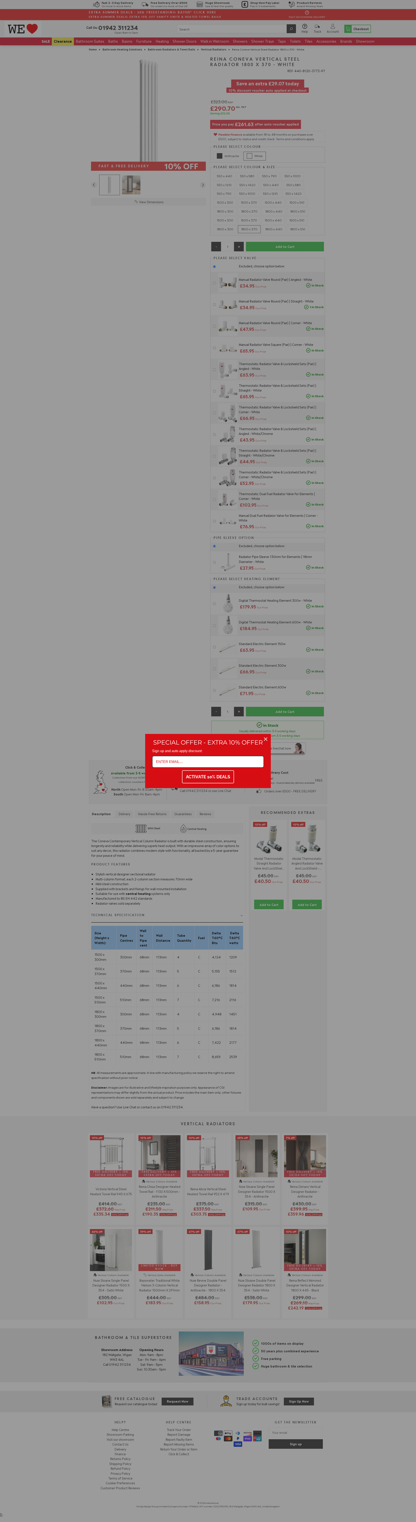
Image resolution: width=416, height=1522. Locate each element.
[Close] (265, 739)
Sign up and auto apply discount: (177, 751)
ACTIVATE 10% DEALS (208, 776)
